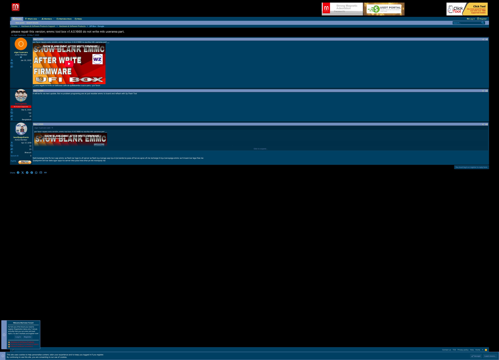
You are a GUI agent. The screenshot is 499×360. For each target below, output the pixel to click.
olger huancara (20, 35)
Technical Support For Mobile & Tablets (24, 344)
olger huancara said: (42, 128)
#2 (486, 91)
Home (477, 350)
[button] (38, 19)
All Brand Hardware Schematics (21, 346)
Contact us (446, 350)
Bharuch (28, 152)
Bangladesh (26, 119)
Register (27, 337)
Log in (18, 337)
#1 (487, 39)
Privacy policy (463, 350)
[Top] (482, 350)
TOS (454, 350)
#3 (486, 124)
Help (472, 350)
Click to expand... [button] (261, 149)
